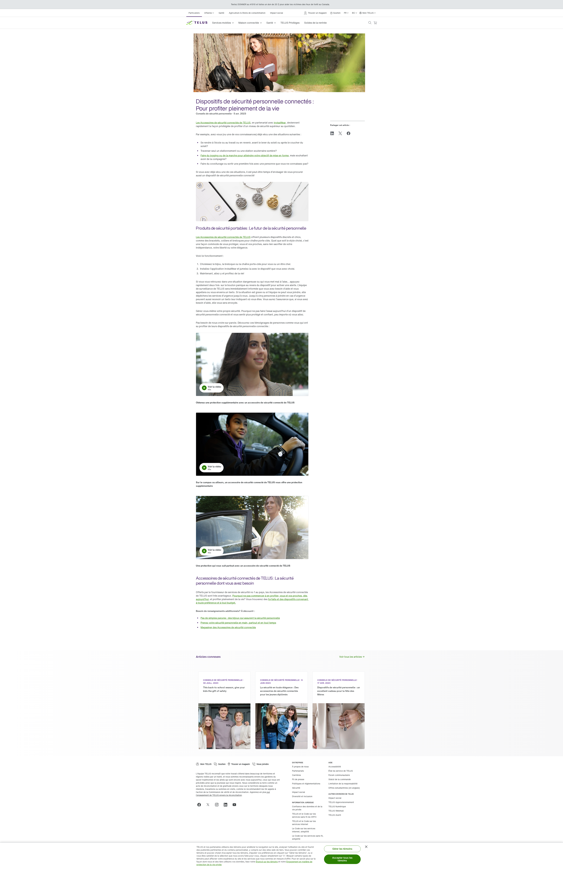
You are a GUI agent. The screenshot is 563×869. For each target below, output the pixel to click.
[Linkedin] (226, 804)
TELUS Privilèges (290, 22)
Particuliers (194, 12)
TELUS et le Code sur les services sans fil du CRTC (304, 815)
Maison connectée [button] (248, 22)
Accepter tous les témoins (342, 859)
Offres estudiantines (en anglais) (344, 787)
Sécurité (296, 787)
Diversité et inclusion (302, 796)
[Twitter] (209, 804)
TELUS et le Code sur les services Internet (304, 823)
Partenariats (298, 770)
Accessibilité (334, 766)
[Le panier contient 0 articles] (375, 22)
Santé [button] (269, 22)
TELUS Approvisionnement (341, 802)
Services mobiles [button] (221, 22)
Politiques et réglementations (306, 783)
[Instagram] (217, 804)
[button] (370, 22)
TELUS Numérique (337, 806)
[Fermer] (366, 846)
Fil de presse (298, 779)
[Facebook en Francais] (200, 804)
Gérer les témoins (342, 848)
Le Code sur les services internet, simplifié (303, 830)
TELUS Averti (334, 814)
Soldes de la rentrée (315, 22)
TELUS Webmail (336, 810)
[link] (223, 122)
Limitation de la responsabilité (342, 783)
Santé (221, 12)
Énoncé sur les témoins (267, 861)
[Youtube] (235, 804)
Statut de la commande (339, 779)
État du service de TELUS (340, 770)
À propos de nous (300, 766)
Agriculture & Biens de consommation (247, 12)
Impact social (276, 12)
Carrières (296, 775)
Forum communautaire (339, 775)
